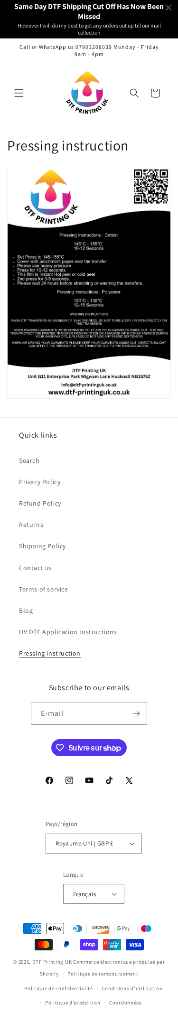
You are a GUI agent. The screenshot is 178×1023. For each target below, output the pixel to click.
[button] (19, 93)
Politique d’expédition (72, 1002)
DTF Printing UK (52, 961)
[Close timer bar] (168, 7)
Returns (31, 524)
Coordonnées (125, 1002)
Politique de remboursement (102, 973)
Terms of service (43, 589)
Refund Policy (40, 503)
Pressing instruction (50, 653)
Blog (26, 610)
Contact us (35, 567)
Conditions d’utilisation (132, 988)
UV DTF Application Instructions (68, 632)
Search (29, 460)
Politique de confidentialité (58, 988)
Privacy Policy (39, 482)
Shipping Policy (42, 546)
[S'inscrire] (136, 714)
